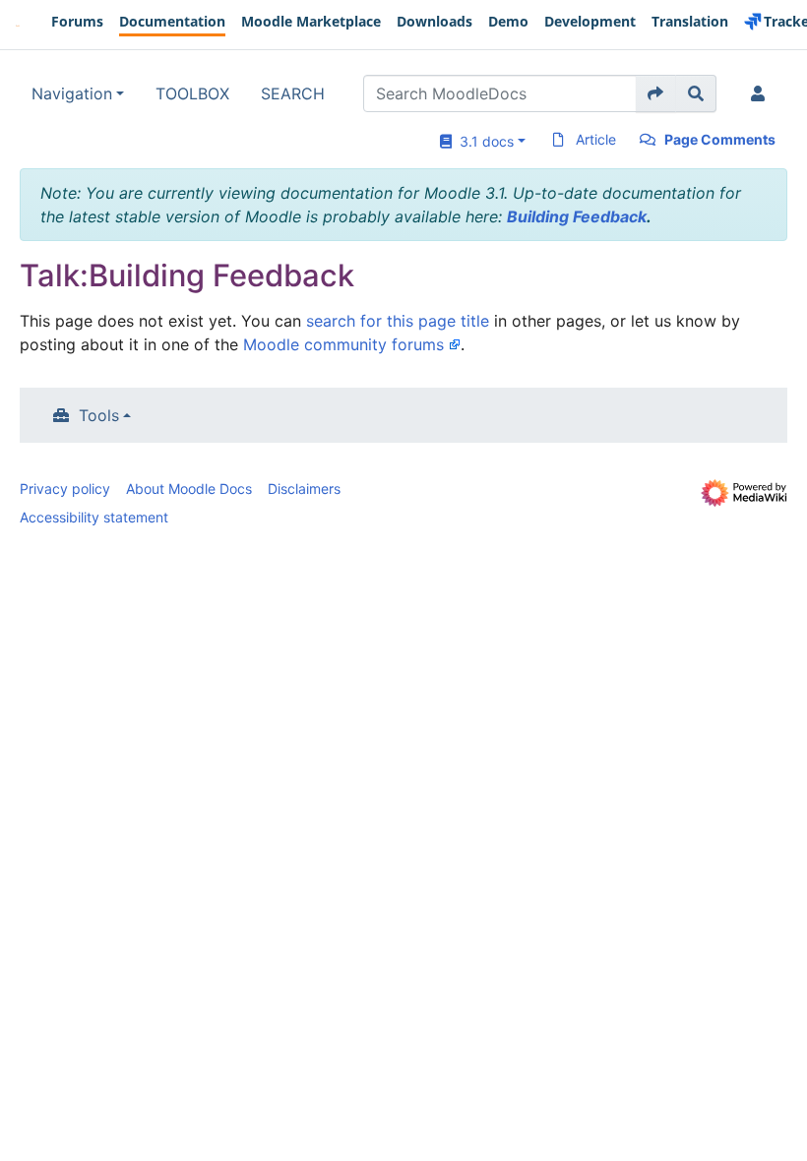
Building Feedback (577, 216)
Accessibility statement (94, 517)
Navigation (71, 93)
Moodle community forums (343, 344)
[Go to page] (656, 93)
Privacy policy (65, 488)
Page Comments (720, 139)
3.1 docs (483, 141)
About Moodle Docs (189, 488)
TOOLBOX (192, 93)
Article (596, 139)
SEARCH (293, 93)
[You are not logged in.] (762, 93)
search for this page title (397, 321)
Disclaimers (304, 488)
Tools (99, 415)
